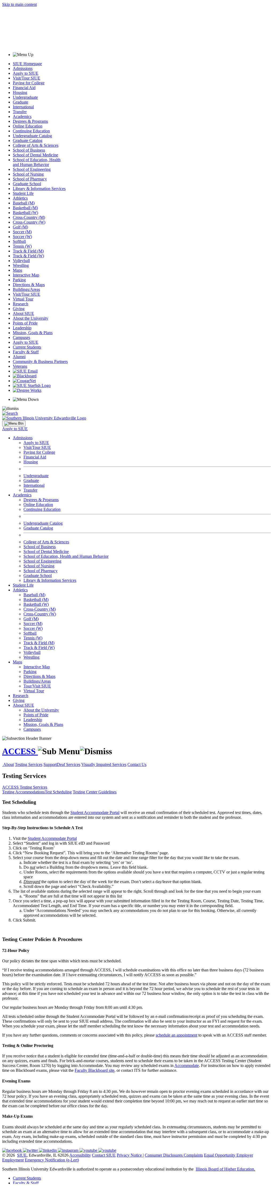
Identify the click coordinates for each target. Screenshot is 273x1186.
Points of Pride (25, 323)
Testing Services (28, 764)
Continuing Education (31, 131)
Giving (19, 308)
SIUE (22, 1155)
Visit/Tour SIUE (26, 78)
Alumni (19, 356)
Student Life (23, 193)
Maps (17, 270)
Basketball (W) (25, 212)
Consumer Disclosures (164, 1155)
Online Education (27, 126)
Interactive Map (26, 275)
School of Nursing (28, 174)
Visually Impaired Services (103, 764)
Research (20, 304)
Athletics (20, 198)
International (23, 107)
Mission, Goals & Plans (33, 332)
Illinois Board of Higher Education (225, 1169)
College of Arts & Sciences (35, 145)
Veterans (20, 366)
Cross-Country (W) (29, 222)
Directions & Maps (29, 284)
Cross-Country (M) (29, 217)
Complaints (193, 1155)
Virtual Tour (23, 299)
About (8, 764)
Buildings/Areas (26, 289)
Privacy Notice (129, 1155)
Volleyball (21, 260)
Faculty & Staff (26, 352)
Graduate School (27, 183)
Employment (13, 1160)
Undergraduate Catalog (32, 135)
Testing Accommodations (23, 792)
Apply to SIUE (25, 73)
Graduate (20, 102)
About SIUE (23, 313)
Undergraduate (25, 97)
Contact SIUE (104, 1155)
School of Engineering (32, 169)
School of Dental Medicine (35, 155)
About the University (30, 318)
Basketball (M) (25, 207)
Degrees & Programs (30, 121)
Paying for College (29, 83)
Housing (20, 92)
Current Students (27, 347)
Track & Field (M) (28, 251)
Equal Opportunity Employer (228, 1155)
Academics (22, 116)
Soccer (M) (22, 232)
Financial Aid (24, 87)
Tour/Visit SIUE (37, 686)
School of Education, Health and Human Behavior (37, 162)
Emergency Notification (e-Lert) (52, 1160)
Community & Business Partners (40, 361)
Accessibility (80, 1155)
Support (50, 764)
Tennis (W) (22, 246)
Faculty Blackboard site (94, 1070)
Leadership (22, 328)
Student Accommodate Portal (94, 812)
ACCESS (20, 751)
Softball (19, 241)
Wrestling (21, 265)
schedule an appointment (176, 1035)
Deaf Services (68, 764)
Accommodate (186, 1065)
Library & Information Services (39, 188)
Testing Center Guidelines (95, 792)
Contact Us (136, 764)
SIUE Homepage (27, 63)
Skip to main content (19, 4)
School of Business (29, 150)
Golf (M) (20, 227)
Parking (19, 280)
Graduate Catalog (27, 140)
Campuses (21, 337)
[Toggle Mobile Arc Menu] (14, 423)
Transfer (20, 111)
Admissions (23, 68)
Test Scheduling (58, 792)
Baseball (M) (24, 203)
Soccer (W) (22, 236)
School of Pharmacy (30, 179)
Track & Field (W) (28, 256)
